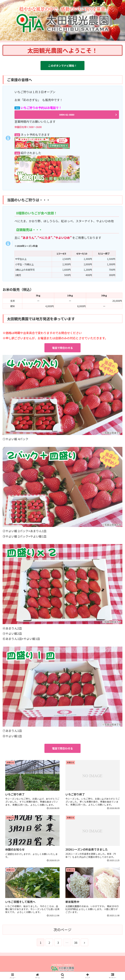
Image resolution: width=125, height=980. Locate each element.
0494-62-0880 (66, 114)
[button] (115, 553)
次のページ (62, 929)
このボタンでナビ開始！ (62, 65)
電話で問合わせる (62, 348)
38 (75, 942)
